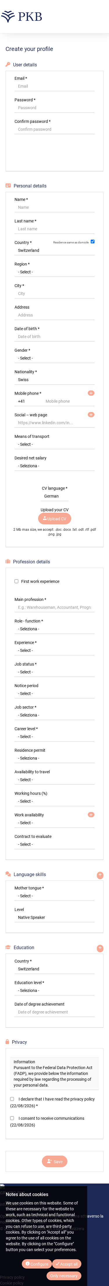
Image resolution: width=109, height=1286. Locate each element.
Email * (21, 78)
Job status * (26, 664)
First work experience (40, 581)
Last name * (25, 221)
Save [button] (57, 1161)
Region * (22, 264)
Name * (21, 199)
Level (19, 909)
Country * (23, 242)
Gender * (22, 350)
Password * (25, 100)
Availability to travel (32, 772)
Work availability (29, 815)
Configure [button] (39, 1264)
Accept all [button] (68, 1264)
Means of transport (32, 436)
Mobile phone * (28, 393)
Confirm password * (33, 121)
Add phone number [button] (91, 393)
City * (19, 285)
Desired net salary (31, 458)
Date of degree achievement (40, 1004)
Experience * (26, 642)
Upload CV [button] (56, 518)
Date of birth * (27, 328)
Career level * (26, 728)
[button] (54, 155)
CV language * (54, 488)
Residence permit (30, 750)
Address (22, 307)
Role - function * (29, 621)
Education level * (29, 982)
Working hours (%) (31, 793)
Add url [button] (91, 414)
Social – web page (31, 415)
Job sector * (25, 707)
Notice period (26, 685)
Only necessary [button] (64, 1275)
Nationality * (26, 371)
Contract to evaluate (33, 836)
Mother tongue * (29, 888)
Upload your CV (55, 509)
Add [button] (91, 814)
